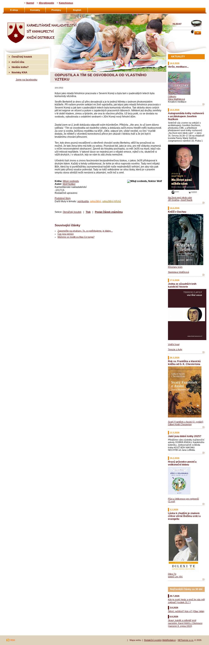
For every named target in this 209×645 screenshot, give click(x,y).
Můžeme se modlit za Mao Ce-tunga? (76, 237)
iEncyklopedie (46, 3)
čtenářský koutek (72, 212)
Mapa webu (135, 640)
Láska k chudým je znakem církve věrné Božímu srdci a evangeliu (184, 516)
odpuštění (95, 201)
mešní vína (18, 62)
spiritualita (83, 201)
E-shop (14, 10)
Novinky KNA (19, 72)
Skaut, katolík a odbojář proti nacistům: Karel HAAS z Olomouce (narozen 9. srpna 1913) (185, 623)
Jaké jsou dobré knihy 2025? (184, 436)
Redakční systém (153, 640)
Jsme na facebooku (26, 79)
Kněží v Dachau (177, 211)
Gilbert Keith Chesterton (180, 424)
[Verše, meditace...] (203, 104)
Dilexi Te (172, 574)
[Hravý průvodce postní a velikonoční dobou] (203, 504)
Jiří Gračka (173, 200)
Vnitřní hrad (173, 344)
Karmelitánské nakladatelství (23, 15)
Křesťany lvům (175, 267)
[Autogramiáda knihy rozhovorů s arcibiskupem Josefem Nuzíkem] (203, 203)
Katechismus (66, 3)
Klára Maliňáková (176, 99)
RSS (12, 640)
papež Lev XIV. (175, 576)
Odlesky (172, 96)
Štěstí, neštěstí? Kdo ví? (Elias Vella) (186, 611)
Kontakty (35, 10)
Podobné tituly (63, 198)
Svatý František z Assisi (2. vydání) (185, 422)
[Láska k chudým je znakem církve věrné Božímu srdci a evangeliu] (203, 579)
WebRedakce (169, 640)
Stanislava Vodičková (178, 272)
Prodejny (56, 10)
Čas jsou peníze (66, 234)
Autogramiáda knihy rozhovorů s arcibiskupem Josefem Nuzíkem (186, 116)
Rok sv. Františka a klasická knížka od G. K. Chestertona (184, 362)
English (77, 10)
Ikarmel (30, 3)
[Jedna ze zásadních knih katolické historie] (203, 352)
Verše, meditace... (178, 66)
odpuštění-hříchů (111, 201)
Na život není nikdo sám (180, 197)
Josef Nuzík (186, 200)
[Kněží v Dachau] (203, 275)
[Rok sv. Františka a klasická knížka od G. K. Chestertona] (203, 427)
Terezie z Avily (175, 349)
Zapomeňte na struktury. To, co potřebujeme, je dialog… (85, 231)
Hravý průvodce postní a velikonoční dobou (182, 463)
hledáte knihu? (20, 67)
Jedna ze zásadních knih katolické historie (182, 285)
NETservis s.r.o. (186, 640)
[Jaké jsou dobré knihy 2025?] (203, 453)
